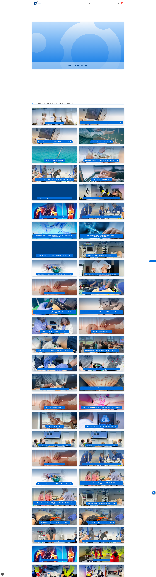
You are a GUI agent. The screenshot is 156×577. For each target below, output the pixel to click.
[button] (117, 3)
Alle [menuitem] (33, 103)
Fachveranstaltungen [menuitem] (55, 103)
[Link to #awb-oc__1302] (122, 3)
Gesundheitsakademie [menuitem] (67, 103)
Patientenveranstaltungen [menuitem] (42, 103)
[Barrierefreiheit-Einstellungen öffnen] (153, 492)
